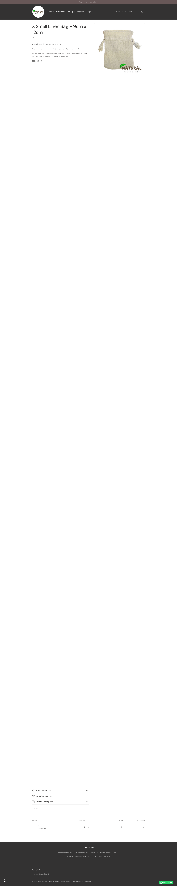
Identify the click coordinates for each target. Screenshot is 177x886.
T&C (89, 856)
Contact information (77, 881)
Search (115, 853)
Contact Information (104, 853)
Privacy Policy (97, 856)
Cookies (107, 856)
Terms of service (65, 881)
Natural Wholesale (42, 881)
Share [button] (36, 808)
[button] (65, 11)
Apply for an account (80, 853)
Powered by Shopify (53, 881)
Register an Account (64, 853)
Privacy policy (88, 881)
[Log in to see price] (33, 38)
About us (92, 853)
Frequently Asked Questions (76, 856)
